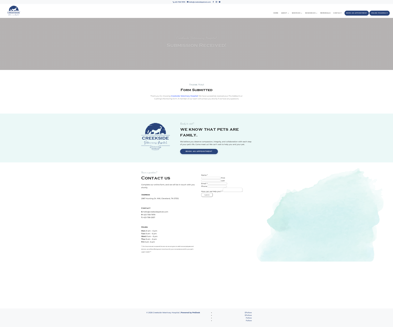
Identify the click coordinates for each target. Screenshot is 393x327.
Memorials (325, 13)
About (284, 13)
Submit (206, 195)
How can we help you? (212, 191)
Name (204, 175)
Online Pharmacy (379, 13)
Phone (204, 186)
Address (145, 195)
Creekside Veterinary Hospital (184, 96)
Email (204, 183)
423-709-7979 (149, 215)
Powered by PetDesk (190, 313)
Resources (310, 13)
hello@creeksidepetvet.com (155, 212)
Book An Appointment (356, 13)
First (223, 178)
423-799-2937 (149, 217)
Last (223, 181)
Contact (337, 13)
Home (275, 13)
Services (296, 13)
